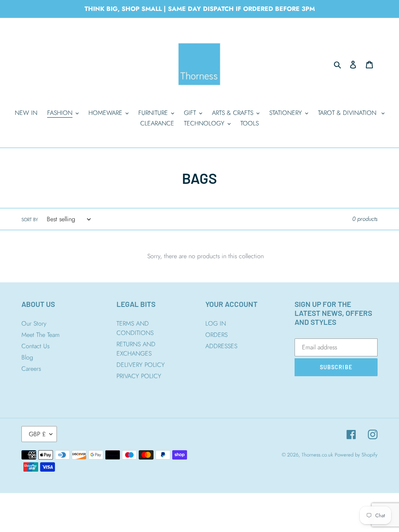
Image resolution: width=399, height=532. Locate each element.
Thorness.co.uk (317, 454)
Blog (27, 357)
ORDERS (216, 334)
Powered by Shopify (356, 454)
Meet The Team (40, 334)
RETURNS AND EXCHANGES (136, 349)
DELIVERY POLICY (141, 364)
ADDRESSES (221, 346)
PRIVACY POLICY (139, 376)
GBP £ (37, 434)
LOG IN (215, 323)
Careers (31, 368)
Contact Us (35, 346)
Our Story (33, 323)
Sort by (29, 219)
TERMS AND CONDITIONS (135, 328)
